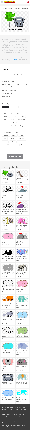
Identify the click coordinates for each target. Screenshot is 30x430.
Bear (10, 409)
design (14, 135)
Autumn (12, 407)
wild (18, 113)
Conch (24, 407)
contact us (16, 59)
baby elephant (16, 122)
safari (12, 141)
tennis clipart (7, 144)
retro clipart (21, 119)
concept (19, 148)
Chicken (24, 409)
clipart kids (13, 126)
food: (3, 416)
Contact (19, 425)
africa (5, 119)
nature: (4, 407)
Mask (8, 412)
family (18, 412)
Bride (15, 412)
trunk (16, 132)
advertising (21, 138)
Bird (13, 409)
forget (22, 126)
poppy (5, 141)
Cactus (20, 407)
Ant (7, 409)
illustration (22, 107)
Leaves (16, 407)
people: (4, 412)
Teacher (13, 414)
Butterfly (17, 409)
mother (22, 412)
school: (4, 414)
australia (6, 116)
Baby (11, 412)
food (5, 113)
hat (4, 148)
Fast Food (25, 416)
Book (17, 414)
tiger (22, 144)
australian (6, 122)
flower (12, 119)
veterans (6, 135)
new (16, 144)
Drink (20, 416)
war (11, 113)
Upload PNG (5, 426)
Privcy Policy (13, 425)
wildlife (11, 110)
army (5, 126)
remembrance (7, 132)
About (3, 425)
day (5, 110)
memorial (13, 107)
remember (20, 110)
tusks (11, 148)
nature (5, 129)
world (12, 129)
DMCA (24, 425)
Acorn (8, 407)
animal (5, 107)
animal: (4, 409)
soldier (22, 116)
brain (21, 135)
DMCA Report (7, 70)
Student (8, 414)
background (21, 141)
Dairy (12, 416)
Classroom (21, 414)
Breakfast (8, 416)
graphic (14, 116)
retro (19, 129)
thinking (12, 138)
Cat (21, 409)
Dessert (16, 416)
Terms (7, 425)
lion (5, 138)
